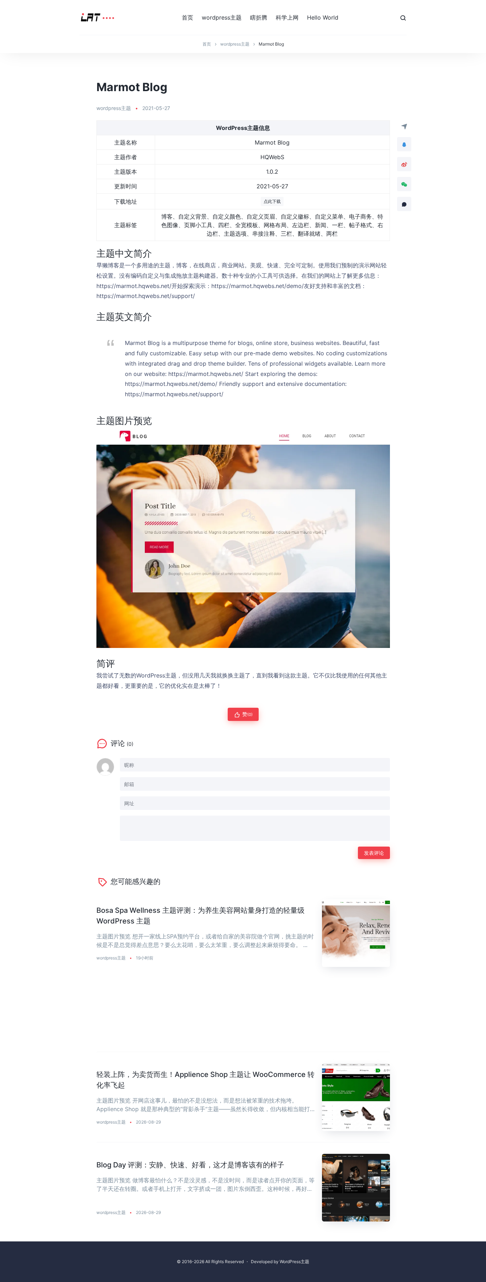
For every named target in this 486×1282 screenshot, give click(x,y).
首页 (187, 17)
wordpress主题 (222, 17)
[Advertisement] (243, 1015)
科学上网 (287, 17)
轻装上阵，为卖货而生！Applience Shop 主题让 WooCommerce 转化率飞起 (205, 1079)
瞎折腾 (258, 17)
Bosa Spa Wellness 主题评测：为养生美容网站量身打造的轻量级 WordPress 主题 (200, 915)
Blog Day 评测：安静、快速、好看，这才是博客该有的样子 (190, 1165)
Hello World (322, 17)
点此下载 (272, 201)
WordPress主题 (294, 1261)
